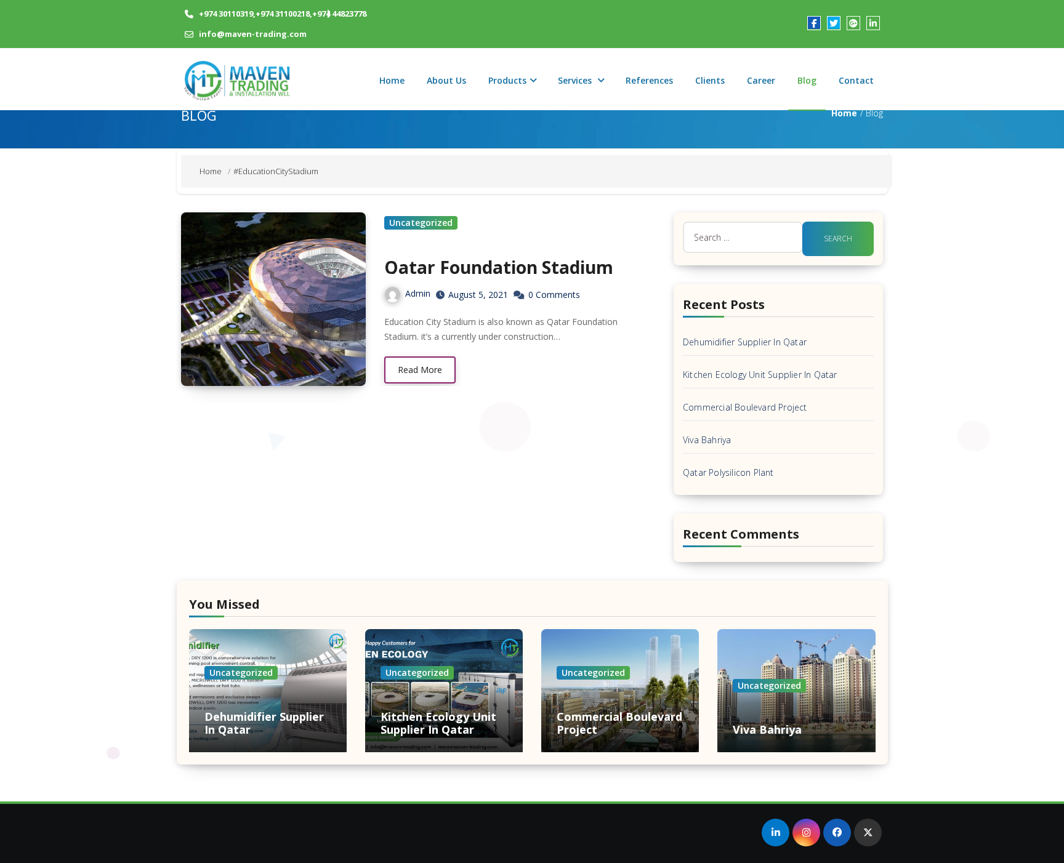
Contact (856, 80)
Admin (417, 293)
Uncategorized (421, 222)
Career (761, 80)
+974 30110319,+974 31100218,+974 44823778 (282, 13)
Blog (806, 80)
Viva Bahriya (707, 440)
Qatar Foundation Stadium (498, 267)
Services (576, 80)
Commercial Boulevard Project (745, 407)
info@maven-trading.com (253, 33)
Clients (710, 80)
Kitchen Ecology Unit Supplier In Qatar (760, 374)
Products (507, 80)
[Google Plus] (853, 23)
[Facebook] (814, 23)
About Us (446, 80)
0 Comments (554, 294)
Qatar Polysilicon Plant (728, 472)
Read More (420, 369)
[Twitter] (834, 23)
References (649, 80)
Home (392, 80)
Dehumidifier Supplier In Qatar (745, 342)
